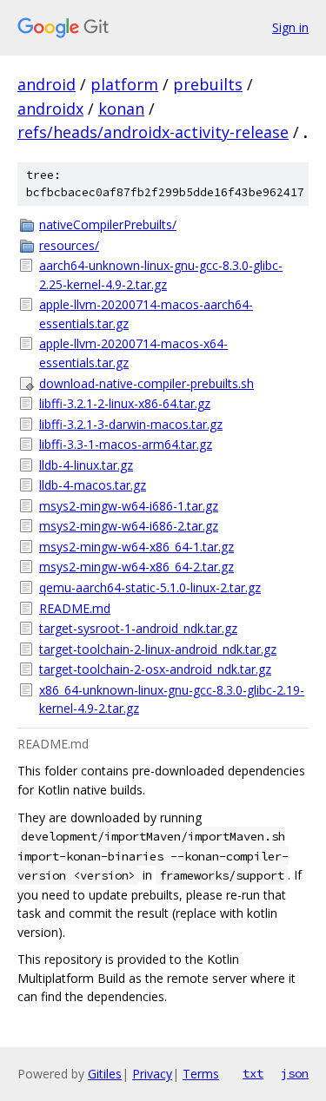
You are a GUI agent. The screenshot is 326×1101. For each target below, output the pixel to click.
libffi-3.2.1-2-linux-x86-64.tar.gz (124, 403)
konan (121, 108)
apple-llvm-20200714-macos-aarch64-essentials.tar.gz (146, 314)
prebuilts (208, 84)
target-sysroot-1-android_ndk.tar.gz (138, 628)
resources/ (69, 245)
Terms (201, 1073)
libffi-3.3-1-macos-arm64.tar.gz (125, 444)
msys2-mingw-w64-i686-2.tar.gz (128, 526)
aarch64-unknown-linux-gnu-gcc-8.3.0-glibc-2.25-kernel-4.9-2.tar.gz (161, 275)
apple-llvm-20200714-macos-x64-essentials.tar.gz (133, 353)
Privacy (152, 1073)
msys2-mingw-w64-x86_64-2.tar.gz (136, 566)
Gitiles (105, 1073)
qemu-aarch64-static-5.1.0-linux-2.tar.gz (150, 587)
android (46, 84)
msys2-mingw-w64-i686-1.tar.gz (128, 506)
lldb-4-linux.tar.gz (86, 465)
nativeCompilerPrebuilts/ (107, 224)
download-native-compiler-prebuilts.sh (146, 383)
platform (124, 84)
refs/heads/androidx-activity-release (153, 132)
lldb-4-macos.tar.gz (92, 485)
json (295, 1073)
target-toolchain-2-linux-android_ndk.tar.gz (157, 649)
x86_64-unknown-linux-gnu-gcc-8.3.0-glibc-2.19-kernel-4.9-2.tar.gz (171, 699)
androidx (50, 108)
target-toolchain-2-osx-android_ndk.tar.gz (155, 669)
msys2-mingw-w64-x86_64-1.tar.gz (136, 546)
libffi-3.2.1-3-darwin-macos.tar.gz (131, 424)
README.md (74, 608)
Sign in (290, 27)
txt (253, 1073)
